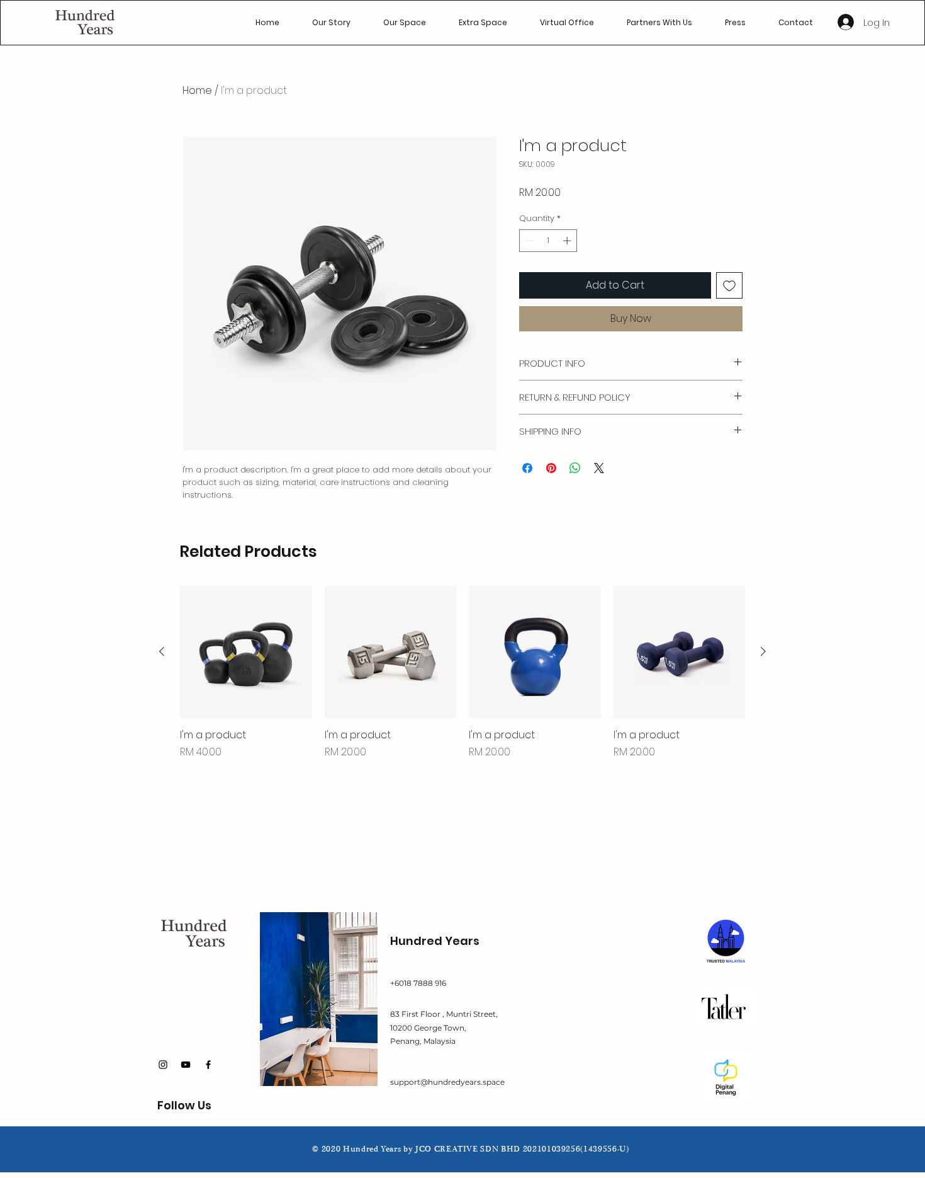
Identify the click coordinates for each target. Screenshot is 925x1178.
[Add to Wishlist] (729, 285)
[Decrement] (528, 240)
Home (197, 90)
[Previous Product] (161, 651)
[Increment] (568, 240)
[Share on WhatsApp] (575, 468)
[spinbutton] (548, 240)
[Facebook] (208, 1064)
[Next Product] (763, 651)
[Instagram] (163, 1064)
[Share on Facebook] (527, 468)
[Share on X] (599, 468)
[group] (462, 672)
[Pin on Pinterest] (551, 468)
